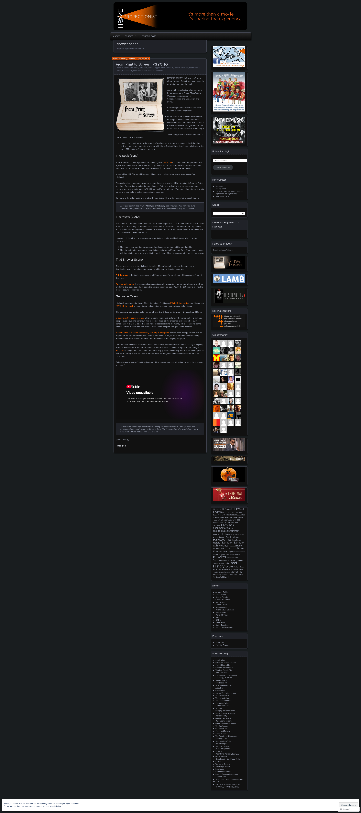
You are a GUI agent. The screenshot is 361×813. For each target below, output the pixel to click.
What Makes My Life (223, 685)
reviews (229, 566)
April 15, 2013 (143, 59)
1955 (232, 512)
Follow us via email (223, 167)
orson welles (238, 560)
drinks (232, 528)
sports (235, 569)
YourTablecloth (221, 683)
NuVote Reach (221, 680)
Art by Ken (219, 688)
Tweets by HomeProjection (223, 250)
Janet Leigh (227, 552)
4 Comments (158, 71)
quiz (227, 563)
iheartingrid (219, 769)
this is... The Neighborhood (225, 693)
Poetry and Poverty (222, 731)
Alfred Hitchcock (167, 68)
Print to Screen (195, 68)
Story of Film (236, 572)
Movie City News (221, 615)
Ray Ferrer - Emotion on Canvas (227, 784)
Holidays (223, 545)
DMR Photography (222, 749)
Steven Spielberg (224, 572)
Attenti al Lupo (220, 734)
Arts (220, 520)
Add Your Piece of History (225, 713)
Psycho (118, 71)
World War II (224, 577)
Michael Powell (229, 554)
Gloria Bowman (221, 756)
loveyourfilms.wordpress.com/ (226, 774)
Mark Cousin (218, 554)
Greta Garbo (234, 537)
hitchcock (226, 542)
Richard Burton (239, 567)
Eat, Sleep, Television (223, 678)
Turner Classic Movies (224, 628)
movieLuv (219, 762)
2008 (243, 515)
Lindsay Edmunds (128, 59)
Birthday (216, 522)
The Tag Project (221, 726)
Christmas (227, 525)
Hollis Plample (221, 744)
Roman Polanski (227, 569)
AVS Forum (219, 643)
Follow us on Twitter (222, 244)
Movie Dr (218, 751)
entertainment (232, 531)
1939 (228, 512)
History (136, 68)
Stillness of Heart (221, 706)
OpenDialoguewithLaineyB (225, 723)
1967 (215, 515)
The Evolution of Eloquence (226, 736)
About (116, 36)
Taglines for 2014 (222, 196)
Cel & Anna (153, 432)
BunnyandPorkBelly (223, 741)
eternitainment (220, 691)
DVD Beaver (220, 602)
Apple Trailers (220, 595)
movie (237, 554)
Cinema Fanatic (221, 597)
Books (126, 68)
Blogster (218, 708)
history (216, 542)
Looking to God (221, 739)
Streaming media (220, 575)
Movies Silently (221, 716)
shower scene (147, 71)
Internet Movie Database (224, 610)
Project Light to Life (222, 665)
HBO (229, 540)
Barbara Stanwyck (229, 520)
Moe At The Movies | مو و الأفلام (227, 754)
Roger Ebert (217, 569)
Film (131, 68)
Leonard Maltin (221, 612)
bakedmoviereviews (223, 772)
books (222, 522)
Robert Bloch (127, 71)
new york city (227, 560)
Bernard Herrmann (181, 68)
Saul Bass (137, 71)
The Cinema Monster (223, 701)
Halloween (220, 539)
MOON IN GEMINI (222, 696)
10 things (217, 509)
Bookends (219, 186)
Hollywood (232, 546)
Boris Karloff (229, 522)
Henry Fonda (236, 540)
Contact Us (131, 36)
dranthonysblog (221, 729)
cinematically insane (223, 718)
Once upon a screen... (223, 721)
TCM (229, 575)
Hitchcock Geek (221, 607)
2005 (239, 515)
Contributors (149, 36)
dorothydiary (220, 660)
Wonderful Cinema (222, 764)
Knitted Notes (220, 777)
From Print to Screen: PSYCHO (142, 64)
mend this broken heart (224, 668)
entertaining (219, 531)
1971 (219, 515)
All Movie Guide (221, 592)
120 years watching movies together (229, 191)
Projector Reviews (222, 645)
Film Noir (230, 534)
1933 (224, 512)
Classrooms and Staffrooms (226, 675)
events (216, 534)
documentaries (221, 527)
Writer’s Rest (155, 429)
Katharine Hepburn (238, 552)
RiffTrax (218, 620)
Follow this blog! (220, 151)
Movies (150, 68)
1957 (237, 512)
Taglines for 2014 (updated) (226, 194)
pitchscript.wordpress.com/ (225, 663)
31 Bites (235, 509)
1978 (223, 515)
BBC (238, 520)
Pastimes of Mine (222, 703)
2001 (231, 515)
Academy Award (218, 517)
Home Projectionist (230, 549)
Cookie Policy (55, 806)
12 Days (226, 509)
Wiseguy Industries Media (225, 711)
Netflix (229, 558)
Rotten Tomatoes (221, 625)
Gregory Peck (224, 537)
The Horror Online (222, 698)
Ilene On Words (221, 673)
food (236, 534)
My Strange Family (222, 767)
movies (219, 557)
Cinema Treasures (222, 600)
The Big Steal (220, 189)
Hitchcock (143, 68)
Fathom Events (221, 605)
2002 (235, 515)
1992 (227, 515)
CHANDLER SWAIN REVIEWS (227, 787)
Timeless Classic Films (224, 670)
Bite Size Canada (222, 746)
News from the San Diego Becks (227, 759)
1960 (240, 512)
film (222, 533)
